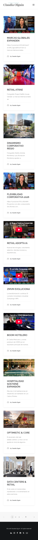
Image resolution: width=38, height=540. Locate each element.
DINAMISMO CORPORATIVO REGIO (15, 146)
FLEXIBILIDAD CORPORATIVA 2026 (18, 195)
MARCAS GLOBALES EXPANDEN (18, 39)
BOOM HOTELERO (17, 335)
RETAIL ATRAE (15, 89)
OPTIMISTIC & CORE (18, 432)
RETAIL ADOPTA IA (17, 243)
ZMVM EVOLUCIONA (18, 289)
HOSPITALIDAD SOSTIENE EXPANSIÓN (15, 384)
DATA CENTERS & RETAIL (16, 483)
